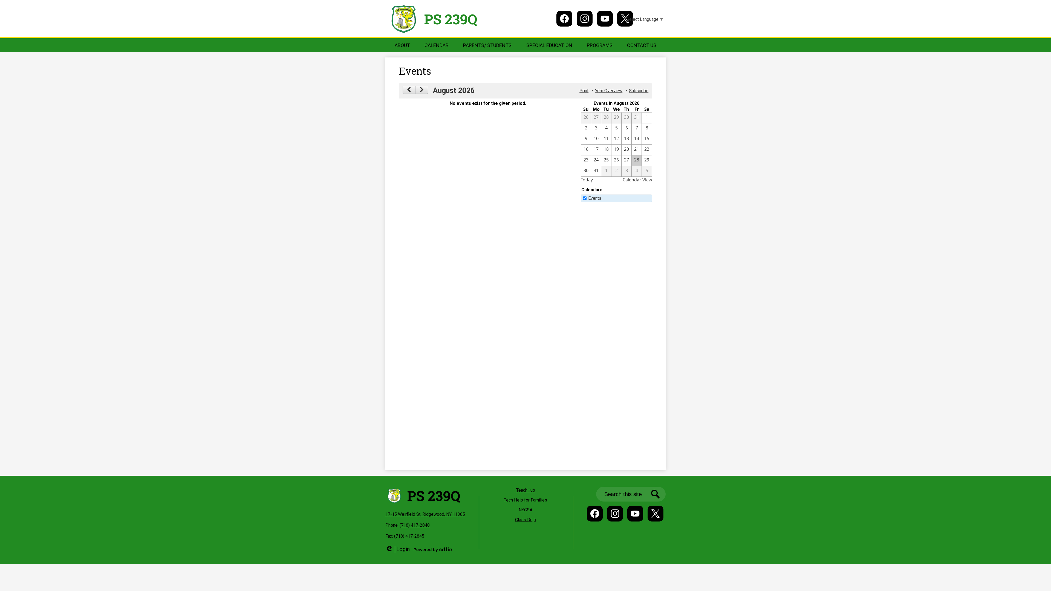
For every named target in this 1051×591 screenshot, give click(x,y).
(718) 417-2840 (415, 525)
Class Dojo (525, 519)
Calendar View (637, 180)
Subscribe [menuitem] (638, 90)
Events (594, 198)
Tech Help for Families (525, 500)
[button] (402, 45)
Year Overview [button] (608, 90)
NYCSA (525, 509)
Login (397, 549)
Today (587, 180)
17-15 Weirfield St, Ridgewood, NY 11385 (425, 514)
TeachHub (525, 490)
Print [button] (583, 90)
